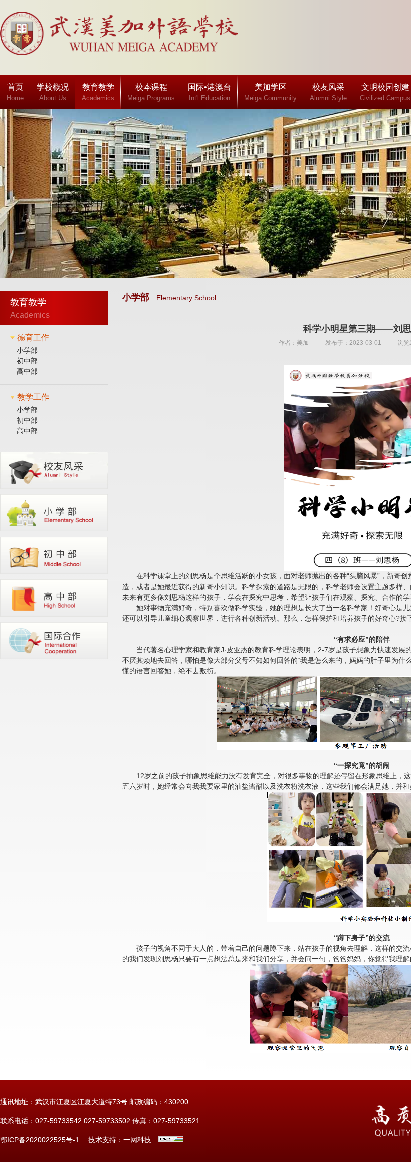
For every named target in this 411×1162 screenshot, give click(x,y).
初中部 (27, 361)
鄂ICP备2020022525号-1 (39, 1140)
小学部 (27, 350)
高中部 (27, 371)
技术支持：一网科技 (119, 1140)
